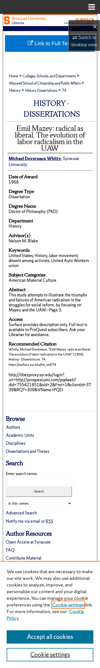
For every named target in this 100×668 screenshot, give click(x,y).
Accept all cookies (50, 637)
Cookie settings (68, 604)
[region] (50, 614)
